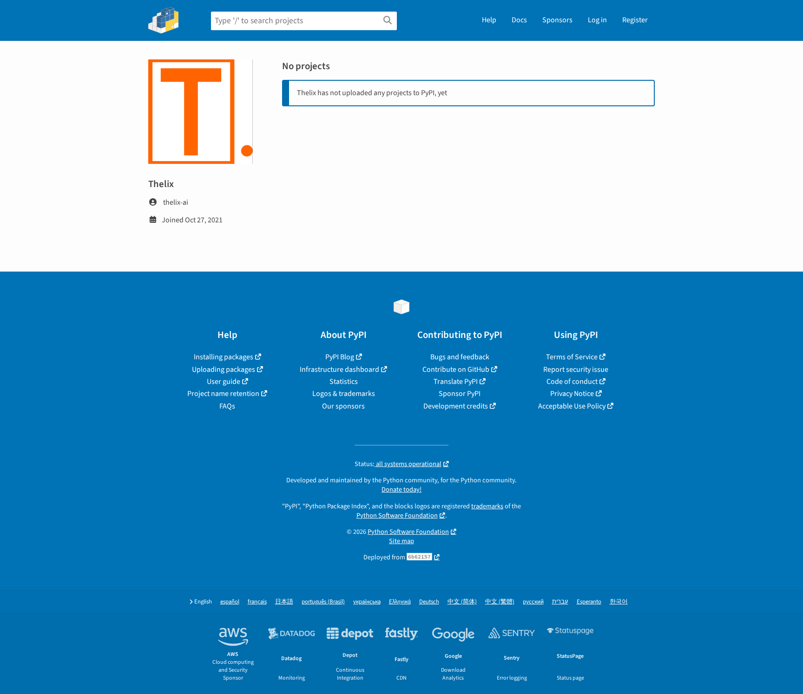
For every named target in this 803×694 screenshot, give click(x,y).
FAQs (227, 406)
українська (367, 602)
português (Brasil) (323, 602)
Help (489, 20)
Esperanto (589, 602)
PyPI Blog (339, 357)
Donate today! (401, 489)
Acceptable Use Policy (572, 406)
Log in (597, 20)
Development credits (455, 406)
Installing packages (223, 357)
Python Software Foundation (397, 515)
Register (635, 20)
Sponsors (557, 20)
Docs (519, 20)
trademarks (487, 506)
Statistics (343, 381)
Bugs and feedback (459, 357)
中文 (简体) (462, 602)
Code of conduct (572, 381)
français (257, 602)
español (229, 602)
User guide (223, 381)
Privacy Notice (572, 394)
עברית (560, 602)
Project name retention (223, 394)
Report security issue (575, 369)
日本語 (284, 602)
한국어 (619, 602)
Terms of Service (572, 357)
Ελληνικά (400, 602)
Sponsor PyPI (459, 394)
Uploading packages (223, 369)
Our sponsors (343, 406)
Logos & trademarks (343, 394)
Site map (401, 541)
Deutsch (429, 602)
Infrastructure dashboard (339, 369)
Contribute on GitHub (455, 369)
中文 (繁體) (499, 602)
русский (533, 602)
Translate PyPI (456, 381)
